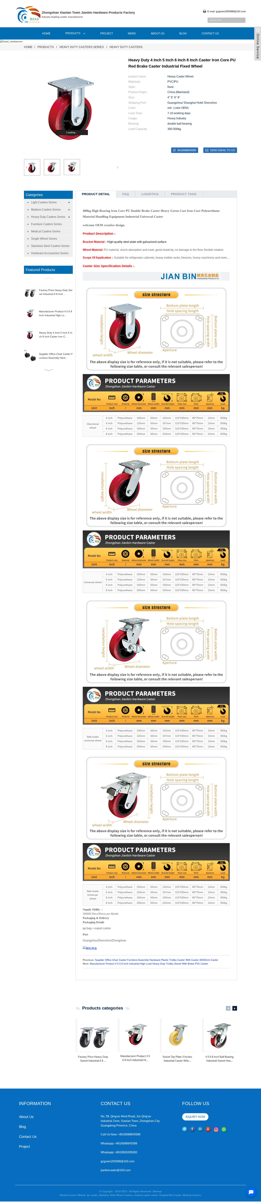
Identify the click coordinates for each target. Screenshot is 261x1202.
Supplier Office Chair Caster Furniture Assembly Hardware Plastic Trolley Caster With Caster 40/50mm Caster (156, 959)
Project (106, 33)
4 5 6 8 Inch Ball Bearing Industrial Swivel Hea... (219, 1058)
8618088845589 (187, 150)
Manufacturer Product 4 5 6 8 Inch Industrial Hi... (135, 1058)
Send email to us (222, 150)
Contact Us (210, 33)
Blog (183, 33)
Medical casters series (45, 231)
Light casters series (44, 202)
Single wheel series (44, 238)
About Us (157, 33)
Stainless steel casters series (50, 245)
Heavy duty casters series (81, 47)
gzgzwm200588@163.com (117, 1161)
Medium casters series (46, 209)
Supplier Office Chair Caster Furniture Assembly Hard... (56, 356)
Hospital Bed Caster (170, 1195)
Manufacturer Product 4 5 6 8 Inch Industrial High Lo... (55, 313)
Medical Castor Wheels (73, 1195)
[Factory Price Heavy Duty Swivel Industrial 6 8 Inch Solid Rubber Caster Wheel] (94, 1035)
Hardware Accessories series (49, 253)
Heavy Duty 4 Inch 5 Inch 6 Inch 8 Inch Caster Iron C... (55, 334)
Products (72, 33)
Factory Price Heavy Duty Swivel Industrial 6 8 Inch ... (55, 292)
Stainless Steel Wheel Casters (116, 1195)
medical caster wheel (146, 1195)
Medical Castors (192, 1195)
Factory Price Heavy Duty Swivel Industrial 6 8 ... (93, 1058)
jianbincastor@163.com (115, 1170)
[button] (117, 167)
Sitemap (157, 1191)
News (132, 33)
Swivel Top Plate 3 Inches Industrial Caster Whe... (177, 1058)
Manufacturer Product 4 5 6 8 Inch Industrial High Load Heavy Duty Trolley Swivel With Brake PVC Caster (149, 963)
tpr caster (92, 1195)
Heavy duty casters (126, 47)
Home (46, 33)
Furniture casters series (46, 224)
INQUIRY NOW (195, 1116)
